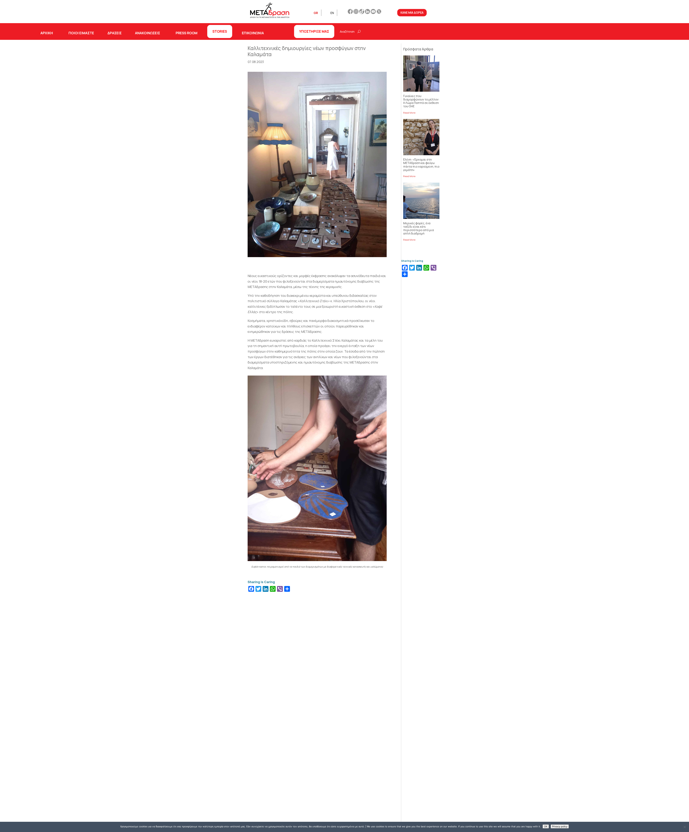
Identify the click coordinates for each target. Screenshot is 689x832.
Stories (219, 31)
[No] (684, 827)
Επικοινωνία (253, 33)
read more (409, 112)
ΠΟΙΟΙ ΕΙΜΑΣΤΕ (81, 33)
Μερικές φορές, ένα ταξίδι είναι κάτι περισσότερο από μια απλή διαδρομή (418, 228)
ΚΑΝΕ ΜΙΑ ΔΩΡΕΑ (411, 13)
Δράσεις (114, 33)
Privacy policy (559, 826)
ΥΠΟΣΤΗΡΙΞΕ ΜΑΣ (314, 31)
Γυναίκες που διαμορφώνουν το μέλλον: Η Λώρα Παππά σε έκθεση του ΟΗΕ (421, 101)
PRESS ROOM (186, 33)
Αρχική (46, 33)
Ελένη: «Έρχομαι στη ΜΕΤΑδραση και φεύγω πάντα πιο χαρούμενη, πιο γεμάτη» (421, 165)
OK (545, 826)
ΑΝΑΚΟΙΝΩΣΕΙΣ (147, 33)
